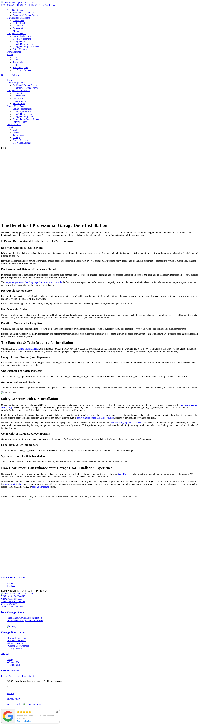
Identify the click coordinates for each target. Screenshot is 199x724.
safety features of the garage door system (95, 417)
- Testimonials (13, 665)
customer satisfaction (13, 484)
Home (10, 80)
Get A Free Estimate (22, 70)
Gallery (16, 65)
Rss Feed (11, 586)
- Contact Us (13, 662)
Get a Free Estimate (48, 5)
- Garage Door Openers (18, 646)
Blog (15, 57)
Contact (16, 59)
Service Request (20, 67)
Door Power (123, 474)
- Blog (10, 659)
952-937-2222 (27, 2)
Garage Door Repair (16, 33)
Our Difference (14, 52)
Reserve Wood (19, 28)
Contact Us (20, 606)
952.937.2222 (7, 606)
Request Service (8, 676)
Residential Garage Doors (25, 12)
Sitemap (10, 693)
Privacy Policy (13, 699)
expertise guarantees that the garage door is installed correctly (34, 282)
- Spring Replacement (17, 638)
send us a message (40, 487)
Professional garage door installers (126, 422)
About (10, 54)
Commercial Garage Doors (25, 15)
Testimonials (18, 62)
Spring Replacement (22, 36)
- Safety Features (14, 648)
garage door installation (28, 348)
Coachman (18, 25)
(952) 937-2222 (8, 5)
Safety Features (20, 49)
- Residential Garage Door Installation (24, 618)
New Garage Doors (16, 10)
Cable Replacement (22, 38)
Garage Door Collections (18, 18)
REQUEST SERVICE (27, 5)
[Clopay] (11, 626)
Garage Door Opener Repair (26, 46)
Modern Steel (19, 31)
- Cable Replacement (16, 640)
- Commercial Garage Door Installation (25, 620)
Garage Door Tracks (22, 41)
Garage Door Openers (23, 44)
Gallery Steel (19, 23)
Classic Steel (18, 20)
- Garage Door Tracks (17, 643)
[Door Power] (10, 2)
